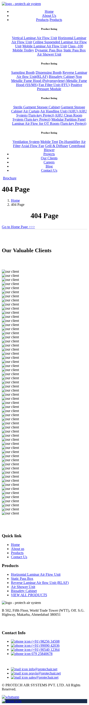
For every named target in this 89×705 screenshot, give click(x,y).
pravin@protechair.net (44, 673)
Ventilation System (26, 142)
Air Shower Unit (49, 54)
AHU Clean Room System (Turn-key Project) (47, 117)
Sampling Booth (23, 72)
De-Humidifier (69, 142)
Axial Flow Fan (32, 146)
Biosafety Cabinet (62, 77)
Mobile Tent (49, 142)
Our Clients (49, 158)
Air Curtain (31, 111)
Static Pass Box (74, 50)
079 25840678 (41, 654)
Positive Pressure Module (59, 87)
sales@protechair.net (43, 677)
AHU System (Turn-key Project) (51, 113)
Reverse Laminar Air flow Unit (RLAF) (40, 583)
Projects (49, 154)
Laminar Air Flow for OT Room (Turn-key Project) (49, 123)
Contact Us (49, 170)
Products (42, 20)
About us (17, 549)
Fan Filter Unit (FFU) (54, 85)
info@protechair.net (42, 669)
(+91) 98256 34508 (45, 641)
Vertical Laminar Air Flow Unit (34, 38)
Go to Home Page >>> (18, 227)
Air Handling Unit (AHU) (59, 111)
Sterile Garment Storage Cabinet (36, 107)
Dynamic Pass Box (49, 50)
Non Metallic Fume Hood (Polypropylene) (46, 79)
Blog (49, 166)
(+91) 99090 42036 (45, 645)
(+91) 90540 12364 (45, 650)
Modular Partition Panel (68, 119)
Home (49, 11)
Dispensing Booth (49, 72)
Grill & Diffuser (56, 146)
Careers (49, 162)
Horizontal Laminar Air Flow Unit (35, 574)
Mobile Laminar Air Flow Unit (44, 46)
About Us (49, 16)
